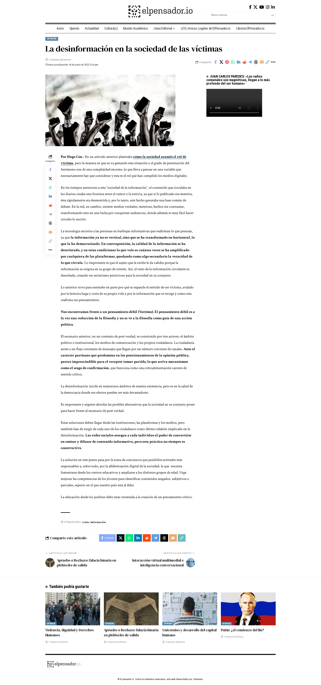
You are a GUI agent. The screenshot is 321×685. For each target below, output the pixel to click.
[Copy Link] (267, 62)
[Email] (261, 62)
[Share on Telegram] (250, 62)
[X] (255, 7)
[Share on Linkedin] (238, 62)
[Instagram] (267, 7)
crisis (85, 522)
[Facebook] (250, 7)
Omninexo (198, 679)
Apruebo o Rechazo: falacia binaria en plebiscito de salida (131, 633)
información (98, 522)
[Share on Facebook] (215, 62)
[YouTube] (261, 7)
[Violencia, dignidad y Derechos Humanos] (72, 608)
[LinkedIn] (273, 7)
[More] (273, 62)
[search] (48, 11)
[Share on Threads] (255, 62)
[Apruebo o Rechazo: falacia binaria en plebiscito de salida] (131, 608)
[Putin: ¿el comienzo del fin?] (248, 608)
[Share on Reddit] (244, 62)
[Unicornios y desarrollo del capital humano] (189, 608)
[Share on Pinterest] (227, 62)
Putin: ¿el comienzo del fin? (242, 630)
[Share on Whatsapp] (232, 62)
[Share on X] (221, 62)
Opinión (52, 38)
